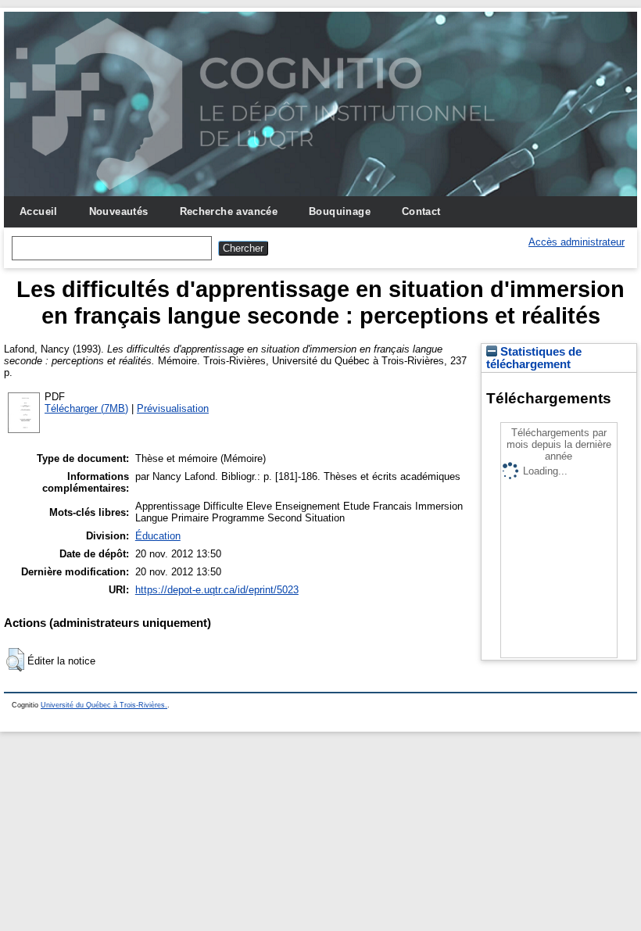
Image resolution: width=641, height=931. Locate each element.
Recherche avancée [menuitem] (229, 211)
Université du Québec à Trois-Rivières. (104, 705)
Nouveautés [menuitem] (119, 211)
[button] (15, 659)
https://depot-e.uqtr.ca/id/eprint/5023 (217, 590)
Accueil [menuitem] (39, 211)
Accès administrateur (576, 242)
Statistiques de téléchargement (534, 358)
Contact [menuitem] (421, 211)
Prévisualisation (173, 408)
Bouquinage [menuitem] (340, 211)
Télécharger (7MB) (86, 408)
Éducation (158, 536)
